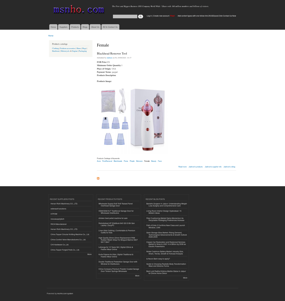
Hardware (56, 51)
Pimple (132, 161)
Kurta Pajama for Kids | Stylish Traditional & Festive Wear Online (116, 255)
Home (53, 27)
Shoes (79, 48)
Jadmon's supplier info (213, 166)
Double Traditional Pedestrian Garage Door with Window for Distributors (118, 262)
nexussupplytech (57, 219)
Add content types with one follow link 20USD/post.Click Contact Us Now (207, 15)
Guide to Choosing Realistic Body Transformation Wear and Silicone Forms (166, 265)
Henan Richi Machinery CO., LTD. (64, 203)
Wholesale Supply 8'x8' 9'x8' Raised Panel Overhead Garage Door (116, 204)
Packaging (83, 51)
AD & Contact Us (110, 27)
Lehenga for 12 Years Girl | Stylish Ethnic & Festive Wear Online (116, 248)
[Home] (78, 10)
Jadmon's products (196, 166)
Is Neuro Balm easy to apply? (158, 258)
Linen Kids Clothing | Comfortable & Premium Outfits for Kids (117, 231)
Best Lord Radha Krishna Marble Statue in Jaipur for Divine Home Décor (166, 272)
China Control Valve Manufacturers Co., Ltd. (68, 239)
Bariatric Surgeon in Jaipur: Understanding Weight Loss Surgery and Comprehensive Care (166, 204)
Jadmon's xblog (229, 166)
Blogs (85, 27)
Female (147, 161)
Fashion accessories (67, 48)
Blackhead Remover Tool (112, 53)
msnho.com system (65, 293)
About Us (95, 27)
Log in (149, 15)
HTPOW (54, 213)
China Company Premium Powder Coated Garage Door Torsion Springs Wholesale (119, 270)
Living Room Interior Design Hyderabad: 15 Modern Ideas (163, 212)
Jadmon (109, 57)
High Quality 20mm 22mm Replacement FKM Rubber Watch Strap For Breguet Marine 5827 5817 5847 (118, 239)
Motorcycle (65, 51)
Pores (126, 161)
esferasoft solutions (58, 208)
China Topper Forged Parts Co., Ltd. (65, 249)
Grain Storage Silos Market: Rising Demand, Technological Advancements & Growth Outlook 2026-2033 (166, 234)
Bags (84, 48)
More (89, 254)
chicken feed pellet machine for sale (113, 218)
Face (160, 161)
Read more (182, 166)
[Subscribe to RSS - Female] (98, 177)
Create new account (161, 15)
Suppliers (64, 27)
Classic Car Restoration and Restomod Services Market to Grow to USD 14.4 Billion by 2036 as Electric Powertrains (166, 244)
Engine (74, 51)
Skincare (139, 161)
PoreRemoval (107, 161)
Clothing (55, 48)
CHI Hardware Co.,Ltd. (60, 244)
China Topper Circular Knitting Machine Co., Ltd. (70, 234)
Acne (99, 161)
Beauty (153, 161)
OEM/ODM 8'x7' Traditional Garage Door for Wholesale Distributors (116, 212)
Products (75, 27)
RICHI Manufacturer (59, 224)
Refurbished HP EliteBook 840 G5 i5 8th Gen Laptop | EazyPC (117, 224)
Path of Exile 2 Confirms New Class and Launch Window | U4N (165, 226)
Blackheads (118, 161)
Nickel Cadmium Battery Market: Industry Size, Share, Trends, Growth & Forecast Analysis (164, 252)
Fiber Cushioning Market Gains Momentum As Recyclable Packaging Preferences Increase (165, 219)
